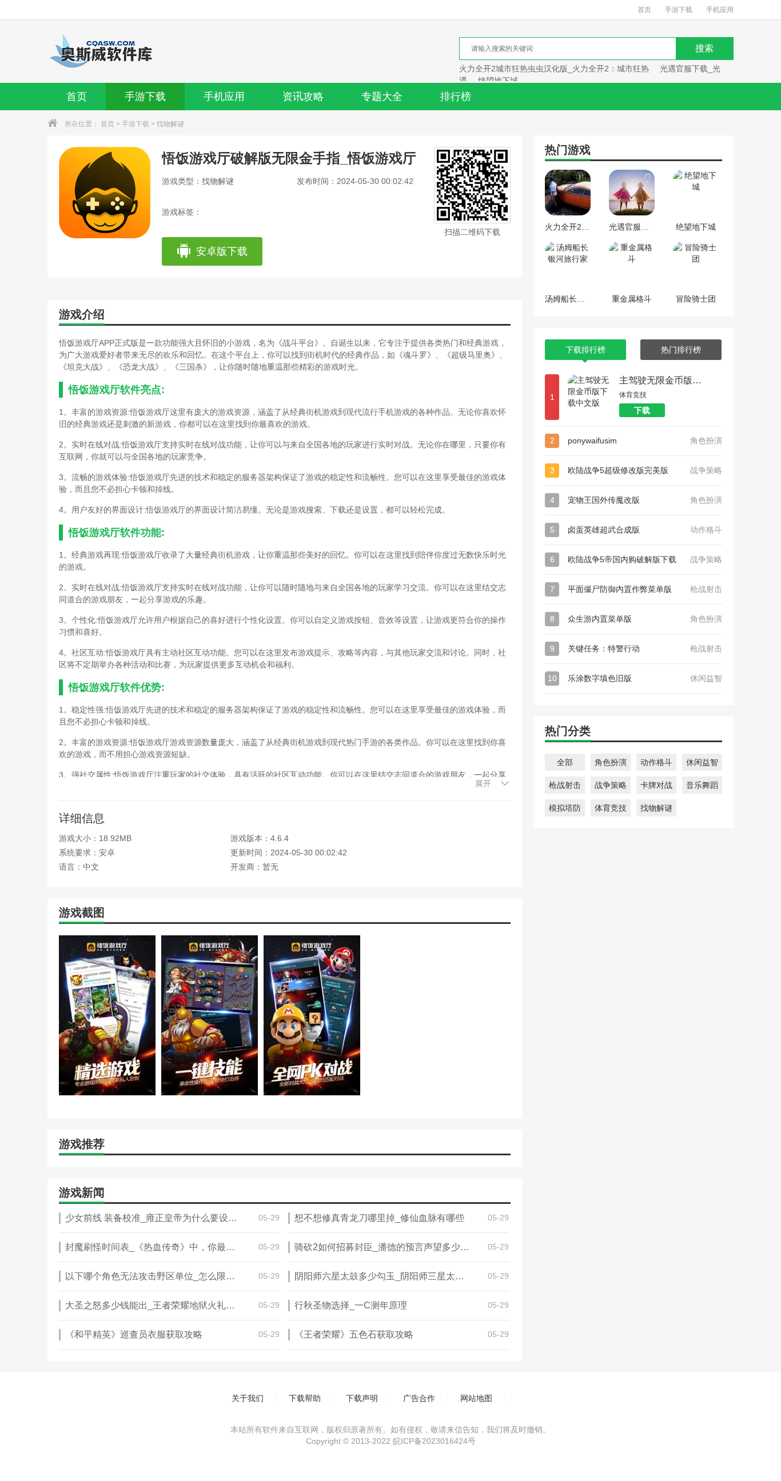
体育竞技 (611, 807)
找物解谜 (170, 124)
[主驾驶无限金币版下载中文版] (590, 397)
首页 (644, 10)
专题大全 (382, 96)
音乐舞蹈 (702, 785)
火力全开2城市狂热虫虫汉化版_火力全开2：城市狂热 (554, 68)
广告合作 (419, 1398)
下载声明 (362, 1398)
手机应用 (720, 10)
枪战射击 (565, 785)
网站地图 (476, 1398)
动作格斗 (656, 762)
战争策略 (611, 785)
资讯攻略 (303, 96)
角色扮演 (611, 762)
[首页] (100, 51)
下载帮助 (305, 1398)
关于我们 (248, 1398)
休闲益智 (702, 762)
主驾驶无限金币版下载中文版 (662, 380)
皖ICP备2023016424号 (434, 1441)
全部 (565, 762)
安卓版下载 (222, 251)
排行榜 (455, 96)
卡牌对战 (656, 785)
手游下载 (678, 10)
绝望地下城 (498, 80)
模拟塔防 (565, 807)
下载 (642, 410)
